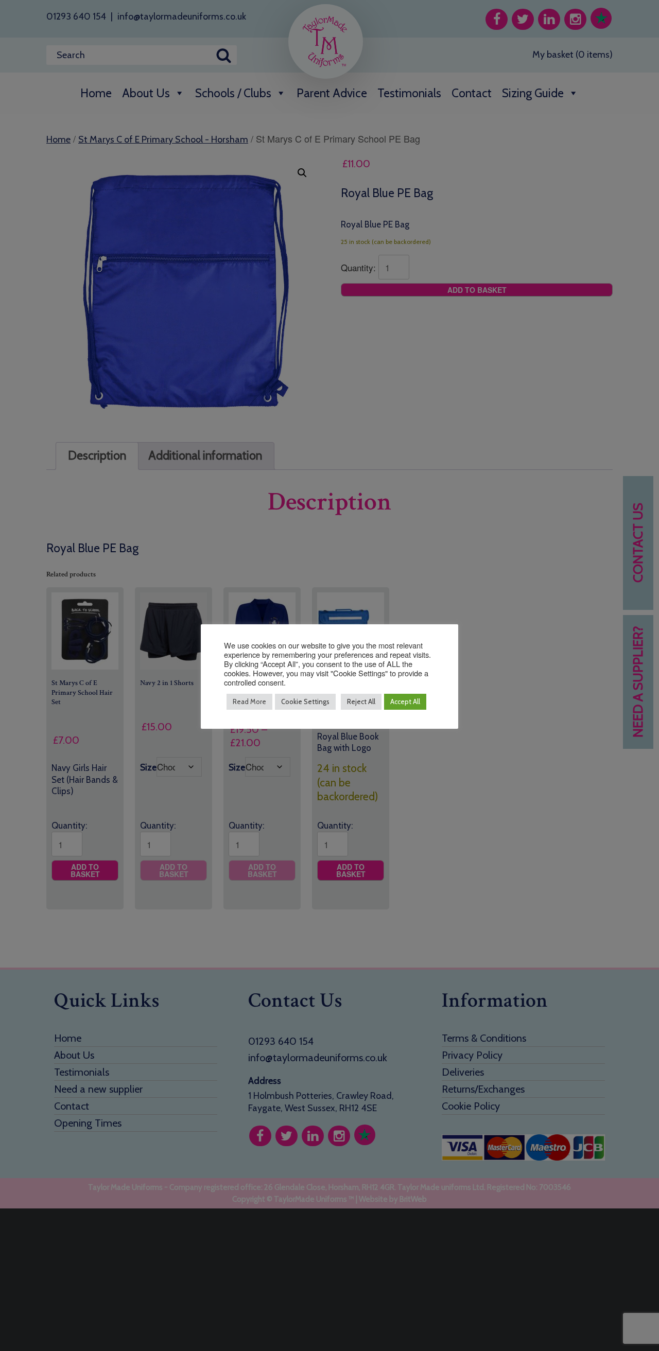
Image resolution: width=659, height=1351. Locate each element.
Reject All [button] (361, 701)
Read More (249, 701)
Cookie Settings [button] (305, 701)
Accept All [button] (405, 701)
